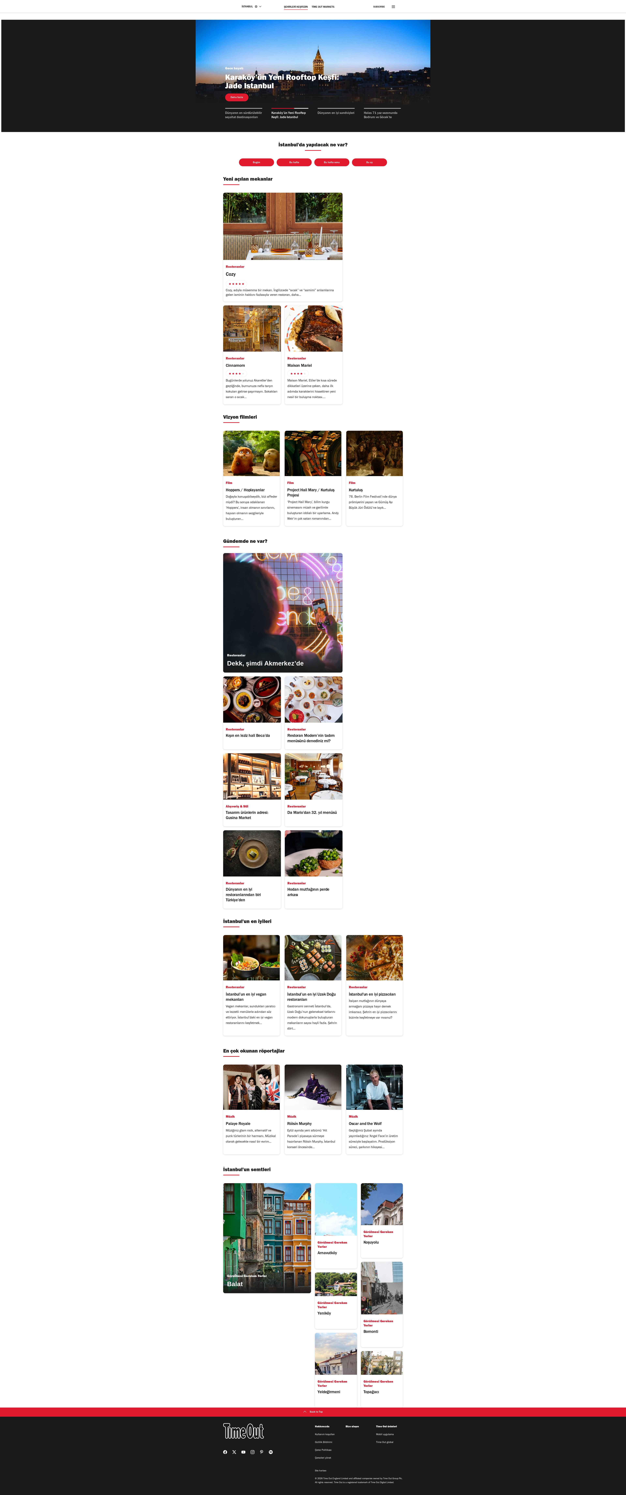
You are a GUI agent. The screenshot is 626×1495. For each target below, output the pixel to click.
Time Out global (384, 1442)
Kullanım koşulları (325, 1434)
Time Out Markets (323, 7)
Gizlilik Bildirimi (323, 1442)
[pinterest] (262, 1452)
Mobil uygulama (385, 1434)
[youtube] (243, 1452)
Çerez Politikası (323, 1450)
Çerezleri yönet (323, 1458)
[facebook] (225, 1452)
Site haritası (320, 1471)
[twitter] (234, 1452)
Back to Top (316, 1412)
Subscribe (379, 7)
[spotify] (271, 1452)
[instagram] (252, 1452)
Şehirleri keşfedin (296, 7)
